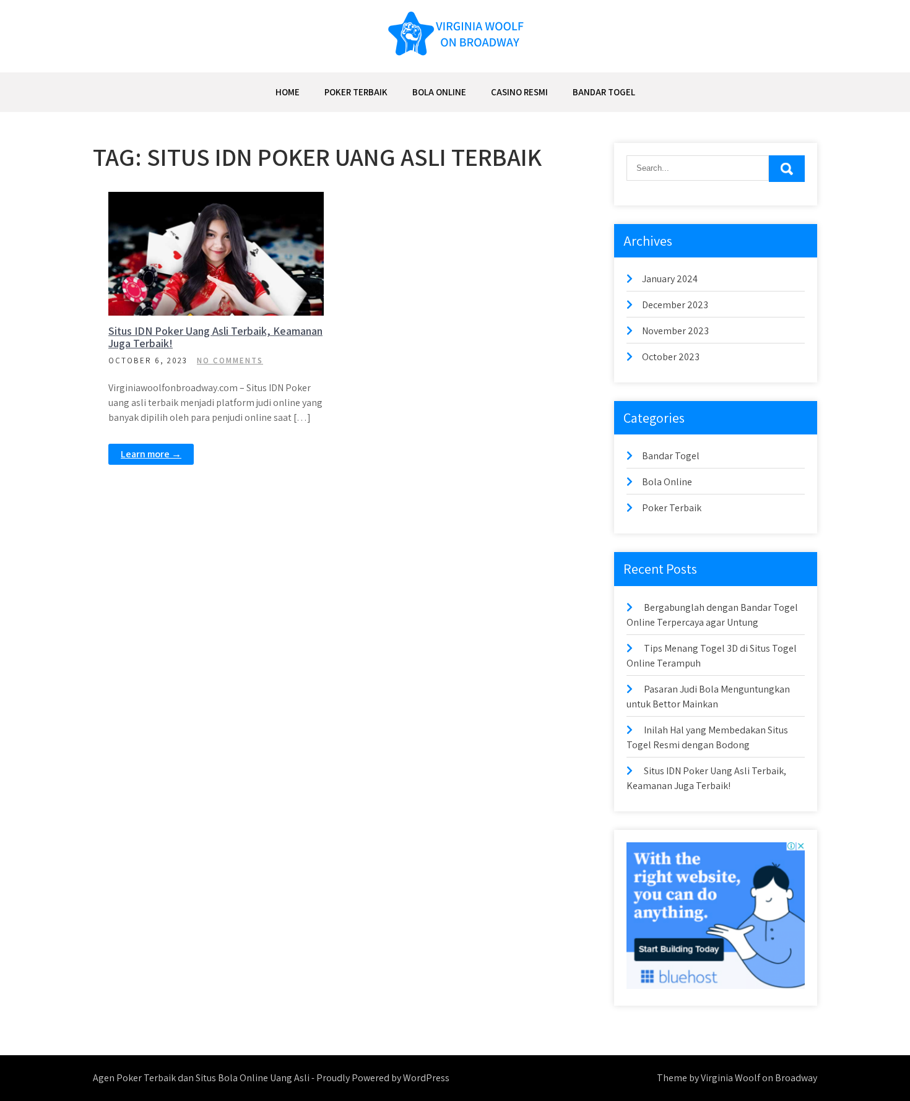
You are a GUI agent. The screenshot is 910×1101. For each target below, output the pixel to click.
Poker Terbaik (356, 92)
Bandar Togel (604, 92)
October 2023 (671, 356)
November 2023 (675, 330)
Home (287, 92)
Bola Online (439, 92)
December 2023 (675, 304)
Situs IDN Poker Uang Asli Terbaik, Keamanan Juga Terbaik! (215, 337)
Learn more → (151, 453)
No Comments (230, 360)
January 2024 (670, 278)
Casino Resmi (519, 92)
